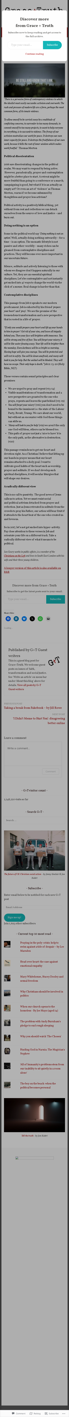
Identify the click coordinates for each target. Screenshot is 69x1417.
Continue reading (34, 54)
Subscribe (52, 45)
